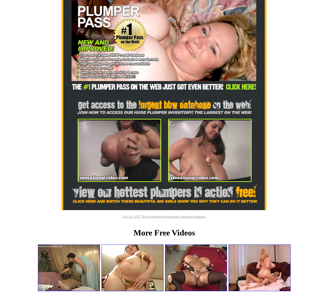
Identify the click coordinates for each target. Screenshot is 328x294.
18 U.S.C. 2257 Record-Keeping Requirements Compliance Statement (164, 216)
